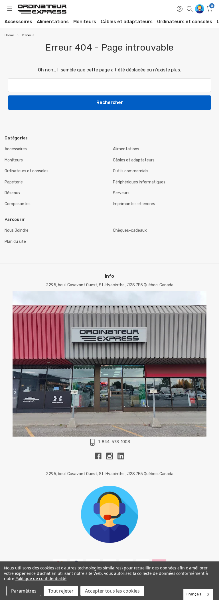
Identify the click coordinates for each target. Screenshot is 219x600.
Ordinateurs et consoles (184, 21)
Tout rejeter (61, 591)
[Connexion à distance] (199, 9)
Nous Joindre (17, 230)
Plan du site (15, 241)
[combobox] (198, 594)
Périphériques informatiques (139, 182)
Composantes (18, 203)
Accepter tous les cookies (112, 591)
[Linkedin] (120, 456)
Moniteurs (84, 21)
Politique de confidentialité (41, 578)
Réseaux (13, 193)
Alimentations (53, 21)
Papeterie (14, 182)
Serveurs (121, 193)
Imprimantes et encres (134, 203)
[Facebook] (100, 456)
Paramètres (23, 591)
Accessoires (18, 21)
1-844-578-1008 (114, 441)
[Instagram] (111, 456)
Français (194, 594)
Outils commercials (130, 171)
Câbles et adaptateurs (127, 21)
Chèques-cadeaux (130, 230)
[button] (109, 514)
